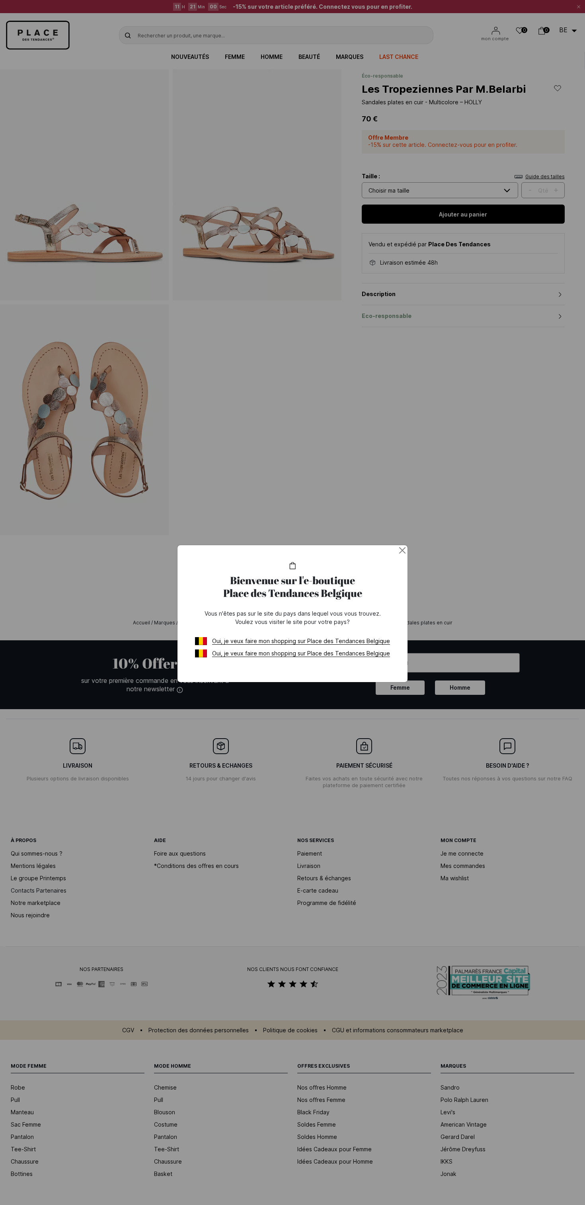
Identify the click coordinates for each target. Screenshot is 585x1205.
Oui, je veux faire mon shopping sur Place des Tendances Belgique (301, 641)
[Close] (402, 550)
